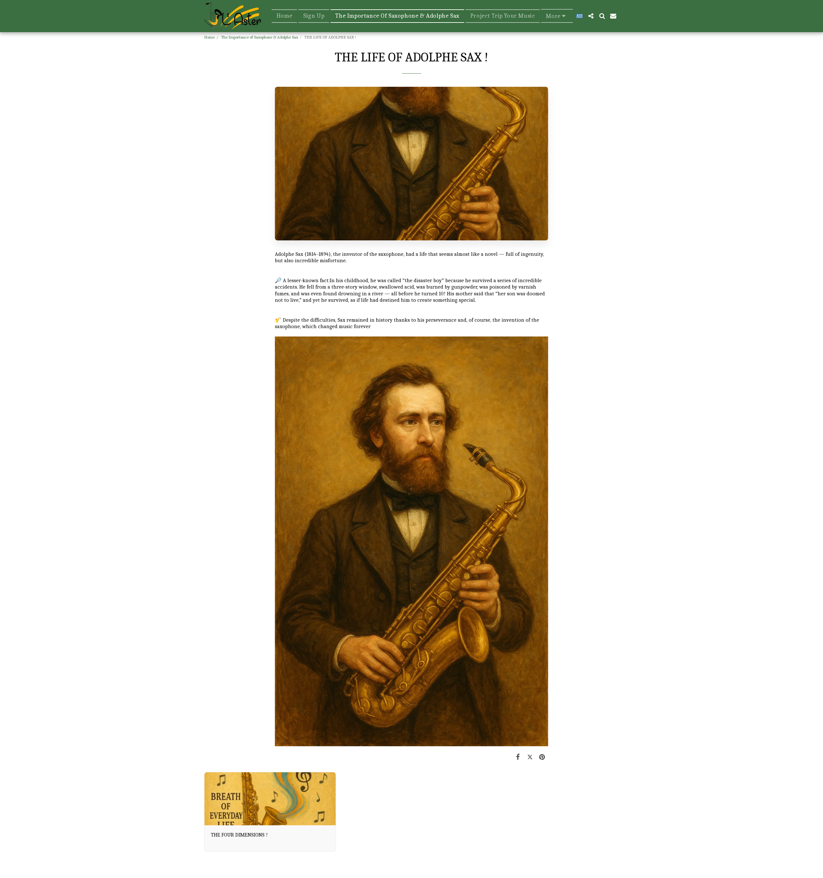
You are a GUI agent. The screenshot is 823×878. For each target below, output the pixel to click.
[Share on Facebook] (518, 757)
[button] (590, 16)
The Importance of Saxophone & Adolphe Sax (259, 37)
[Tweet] (530, 757)
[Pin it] (542, 757)
